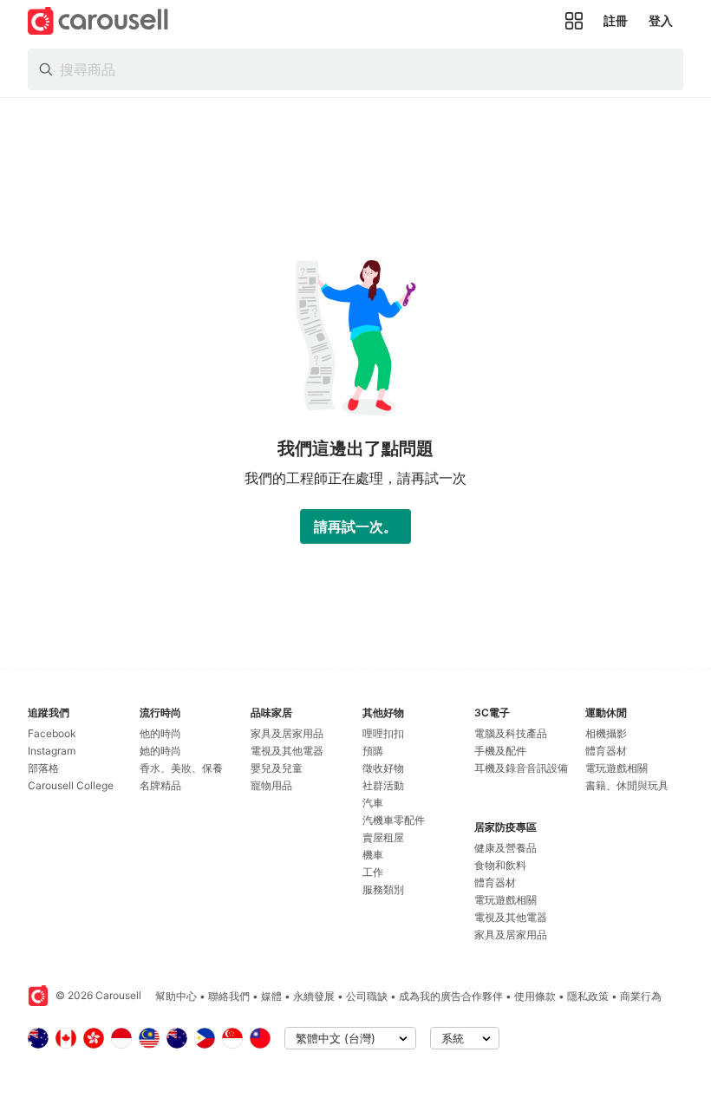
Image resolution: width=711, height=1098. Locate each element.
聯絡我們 (229, 996)
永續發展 (314, 996)
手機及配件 (500, 750)
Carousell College (71, 785)
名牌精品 (160, 785)
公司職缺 (367, 996)
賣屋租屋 (383, 837)
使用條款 (535, 996)
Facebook (52, 733)
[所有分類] (574, 21)
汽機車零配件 (393, 820)
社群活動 (383, 785)
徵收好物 (383, 767)
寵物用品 (271, 785)
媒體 (271, 996)
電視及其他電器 (287, 750)
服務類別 (383, 889)
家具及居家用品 (287, 733)
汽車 (372, 802)
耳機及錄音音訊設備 (521, 767)
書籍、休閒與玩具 (627, 785)
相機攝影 (606, 733)
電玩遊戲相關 (505, 899)
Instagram (51, 750)
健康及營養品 (505, 847)
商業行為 (641, 996)
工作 (372, 872)
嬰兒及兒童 (277, 767)
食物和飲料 (500, 865)
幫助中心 (176, 996)
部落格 (43, 767)
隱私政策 (588, 996)
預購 (372, 750)
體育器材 (495, 882)
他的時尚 (160, 733)
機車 (372, 854)
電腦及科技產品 (510, 733)
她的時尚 (160, 750)
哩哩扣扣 (383, 733)
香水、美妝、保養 (181, 767)
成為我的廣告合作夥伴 (451, 996)
